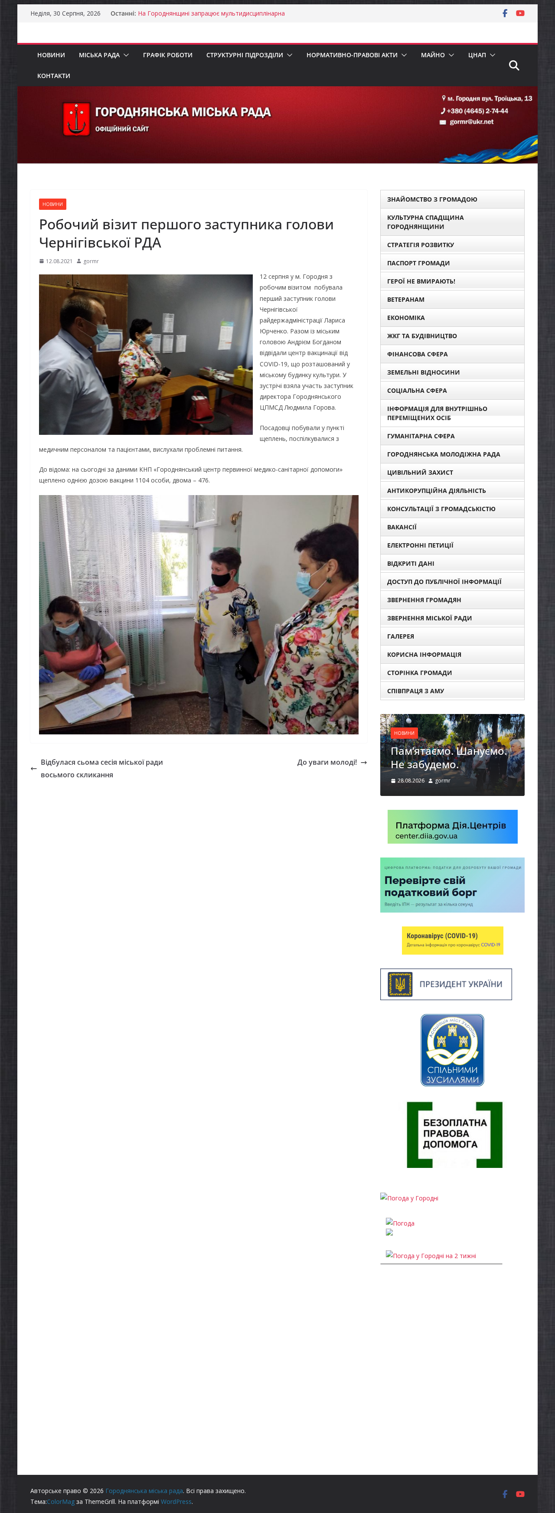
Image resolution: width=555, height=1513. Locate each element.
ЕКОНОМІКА (406, 317)
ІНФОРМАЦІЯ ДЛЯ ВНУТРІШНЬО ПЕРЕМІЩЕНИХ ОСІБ (437, 413)
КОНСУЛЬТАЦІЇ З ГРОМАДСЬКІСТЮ (441, 509)
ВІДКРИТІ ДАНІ (410, 563)
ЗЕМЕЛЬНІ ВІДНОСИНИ (423, 372)
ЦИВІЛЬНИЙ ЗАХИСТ (420, 472)
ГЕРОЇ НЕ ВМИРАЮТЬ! (421, 281)
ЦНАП (477, 55)
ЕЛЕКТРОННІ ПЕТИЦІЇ (420, 545)
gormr (91, 261)
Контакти (53, 76)
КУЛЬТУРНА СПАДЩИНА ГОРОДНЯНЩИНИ (425, 222)
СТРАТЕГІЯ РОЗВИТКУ (420, 245)
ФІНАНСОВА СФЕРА (417, 354)
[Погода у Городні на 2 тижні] (431, 1256)
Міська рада (99, 55)
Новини (51, 55)
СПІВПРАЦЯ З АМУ (415, 691)
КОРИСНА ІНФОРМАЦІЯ (424, 654)
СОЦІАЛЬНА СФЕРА (417, 390)
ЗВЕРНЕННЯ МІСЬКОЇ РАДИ (429, 618)
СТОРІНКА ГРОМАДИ (419, 672)
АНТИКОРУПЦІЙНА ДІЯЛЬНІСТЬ (436, 490)
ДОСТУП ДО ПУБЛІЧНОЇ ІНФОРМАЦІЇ (444, 581)
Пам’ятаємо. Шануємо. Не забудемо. (449, 757)
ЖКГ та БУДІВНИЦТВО (422, 336)
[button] (124, 55)
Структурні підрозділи (244, 55)
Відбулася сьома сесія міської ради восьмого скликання (102, 768)
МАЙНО (433, 55)
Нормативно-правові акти (352, 55)
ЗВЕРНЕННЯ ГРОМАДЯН (424, 600)
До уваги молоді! (327, 762)
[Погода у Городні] (409, 1198)
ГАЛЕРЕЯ (400, 636)
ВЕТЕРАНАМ (405, 299)
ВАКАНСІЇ (402, 527)
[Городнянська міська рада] (277, 92)
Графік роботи (168, 55)
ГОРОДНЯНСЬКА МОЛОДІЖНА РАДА (443, 454)
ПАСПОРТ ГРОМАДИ (418, 263)
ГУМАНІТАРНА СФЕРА (421, 436)
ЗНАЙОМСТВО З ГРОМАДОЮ (432, 199)
